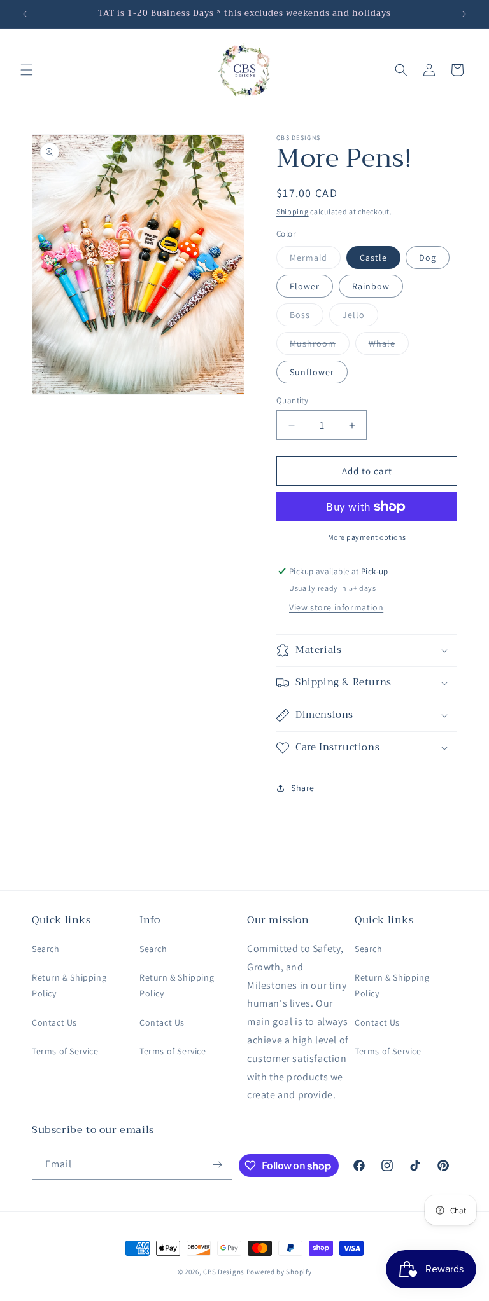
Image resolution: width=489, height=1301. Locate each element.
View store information (336, 607)
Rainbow (371, 286)
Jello (360, 317)
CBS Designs (223, 1271)
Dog (427, 257)
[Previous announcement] (25, 14)
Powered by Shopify (279, 1271)
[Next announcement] (464, 14)
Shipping (292, 211)
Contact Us (54, 1022)
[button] (27, 70)
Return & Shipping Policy (69, 985)
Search (46, 948)
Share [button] (303, 788)
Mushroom (320, 346)
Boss (306, 317)
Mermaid (315, 260)
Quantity (292, 400)
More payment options (367, 537)
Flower (305, 286)
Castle (373, 257)
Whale (389, 346)
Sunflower (312, 372)
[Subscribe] (218, 1165)
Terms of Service (65, 1051)
